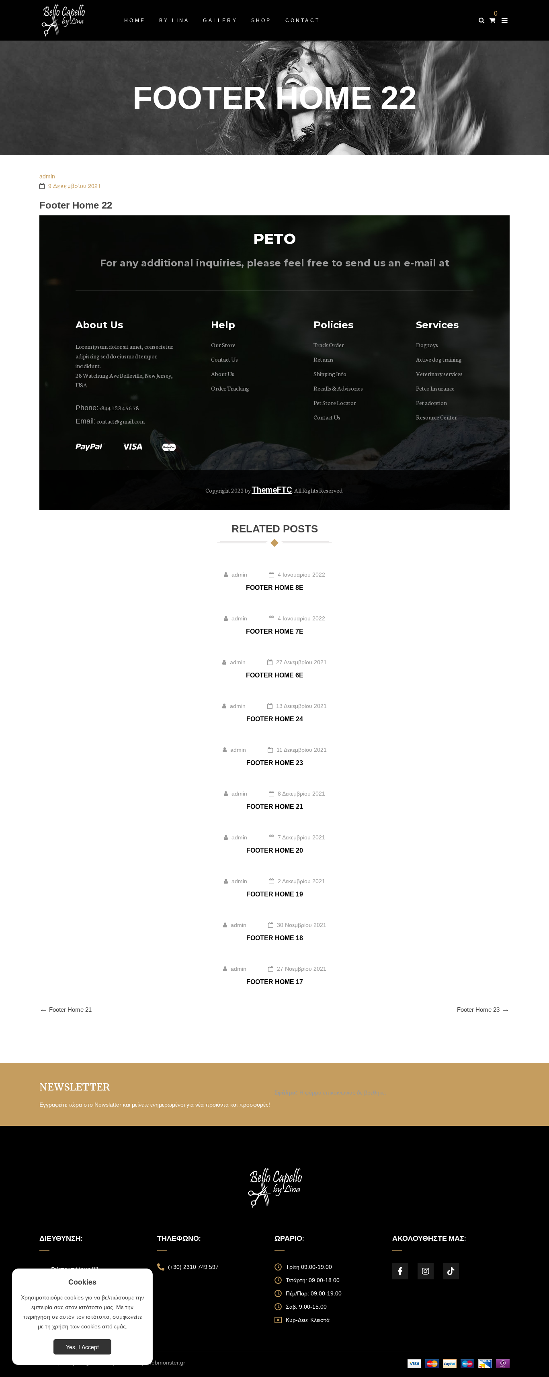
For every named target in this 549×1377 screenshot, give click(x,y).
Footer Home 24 (274, 719)
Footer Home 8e (274, 587)
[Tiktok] (451, 1271)
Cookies (82, 1282)
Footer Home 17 (274, 981)
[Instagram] (426, 1271)
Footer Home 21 (274, 806)
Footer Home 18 (274, 938)
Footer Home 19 (274, 894)
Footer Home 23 (274, 762)
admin (47, 176)
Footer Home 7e (274, 631)
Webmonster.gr (165, 1362)
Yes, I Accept (82, 1347)
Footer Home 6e (274, 675)
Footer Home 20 (274, 850)
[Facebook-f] (400, 1271)
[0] (492, 20)
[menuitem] (134, 20)
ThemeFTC (272, 490)
